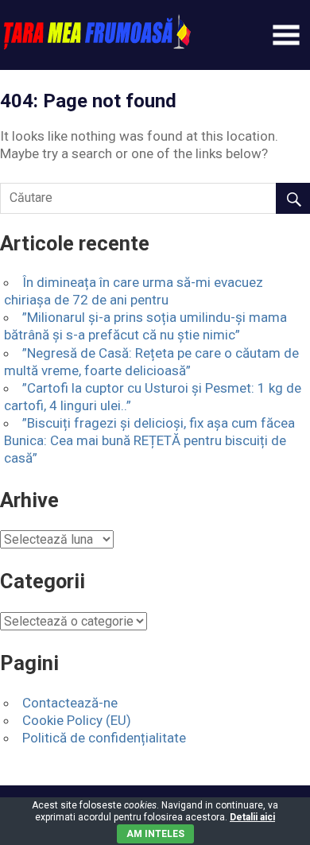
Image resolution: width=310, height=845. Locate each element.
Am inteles (155, 833)
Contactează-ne (70, 703)
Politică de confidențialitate (104, 738)
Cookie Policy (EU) (76, 720)
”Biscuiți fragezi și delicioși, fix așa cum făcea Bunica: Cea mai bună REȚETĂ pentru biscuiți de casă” (149, 440)
